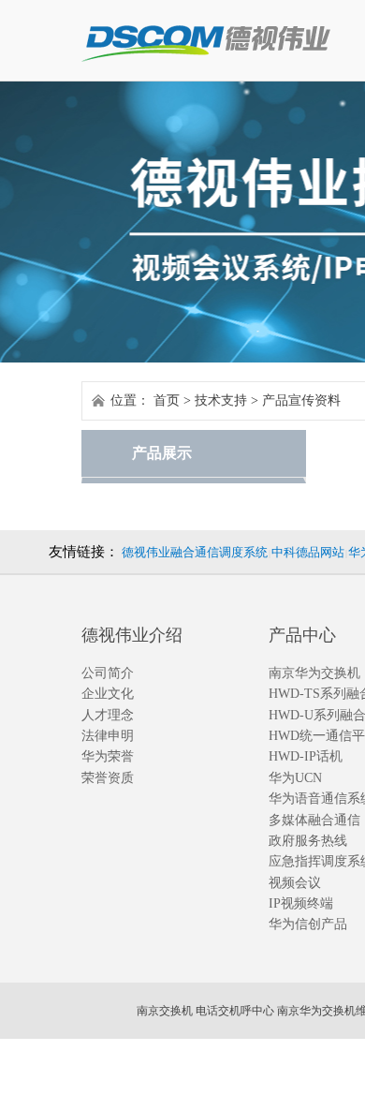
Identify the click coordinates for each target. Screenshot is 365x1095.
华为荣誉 (107, 756)
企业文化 (107, 694)
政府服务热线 (308, 841)
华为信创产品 (308, 924)
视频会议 (295, 883)
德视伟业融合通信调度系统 (195, 552)
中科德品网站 (307, 552)
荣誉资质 (107, 778)
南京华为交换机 (314, 673)
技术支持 (221, 400)
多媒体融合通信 (314, 820)
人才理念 (107, 715)
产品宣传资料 (301, 400)
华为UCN (295, 778)
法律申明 (107, 736)
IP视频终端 (301, 903)
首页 (166, 400)
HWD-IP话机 (306, 756)
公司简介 (107, 673)
